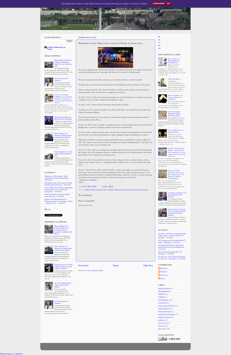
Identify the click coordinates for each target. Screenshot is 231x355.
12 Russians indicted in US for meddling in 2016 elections (177, 195)
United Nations (163, 300)
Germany (111, 190)
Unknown (164, 268)
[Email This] (103, 186)
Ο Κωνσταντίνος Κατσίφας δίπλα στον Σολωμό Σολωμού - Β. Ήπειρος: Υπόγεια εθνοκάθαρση (176, 174)
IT (159, 42)
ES (159, 40)
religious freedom (164, 317)
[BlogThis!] (105, 186)
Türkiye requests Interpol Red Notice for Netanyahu (63, 118)
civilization (162, 303)
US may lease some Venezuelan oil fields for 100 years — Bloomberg (171, 258)
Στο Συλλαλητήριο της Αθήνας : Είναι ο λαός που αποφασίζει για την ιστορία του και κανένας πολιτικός (177, 152)
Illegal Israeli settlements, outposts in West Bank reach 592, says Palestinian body (63, 63)
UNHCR (161, 297)
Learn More (158, 4)
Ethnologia (115, 11)
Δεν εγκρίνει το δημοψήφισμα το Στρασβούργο (174, 61)
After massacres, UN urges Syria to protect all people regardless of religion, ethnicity (177, 212)
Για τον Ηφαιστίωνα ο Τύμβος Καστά (176, 131)
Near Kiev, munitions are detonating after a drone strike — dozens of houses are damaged (172, 235)
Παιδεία (161, 326)
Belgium (88, 190)
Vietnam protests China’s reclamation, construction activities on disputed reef (171, 246)
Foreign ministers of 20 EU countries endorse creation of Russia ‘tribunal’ (63, 267)
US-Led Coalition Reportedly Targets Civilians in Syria (174, 114)
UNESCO (161, 294)
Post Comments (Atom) (95, 270)
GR (159, 48)
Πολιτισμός (162, 329)
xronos (163, 278)
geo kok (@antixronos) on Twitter (56, 48)
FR (159, 37)
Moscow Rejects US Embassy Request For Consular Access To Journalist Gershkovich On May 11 (63, 230)
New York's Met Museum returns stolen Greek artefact (62, 285)
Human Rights (163, 291)
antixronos (164, 275)
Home (116, 265)
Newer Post (83, 265)
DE (159, 45)
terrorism (145, 190)
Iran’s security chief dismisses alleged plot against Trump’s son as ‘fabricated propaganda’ (58, 190)
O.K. (168, 4)
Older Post (148, 265)
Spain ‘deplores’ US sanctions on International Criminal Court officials (63, 135)
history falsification (164, 311)
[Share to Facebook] (110, 186)
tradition (161, 320)
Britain (94, 190)
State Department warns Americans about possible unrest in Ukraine (58, 184)
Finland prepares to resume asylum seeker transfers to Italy (63, 154)
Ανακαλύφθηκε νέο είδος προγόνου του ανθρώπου (175, 97)
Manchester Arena (121, 190)
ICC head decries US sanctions (61, 79)
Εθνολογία (162, 323)
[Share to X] (107, 186)
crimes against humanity (166, 306)
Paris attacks (132, 190)
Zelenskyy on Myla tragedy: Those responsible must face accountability (57, 177)
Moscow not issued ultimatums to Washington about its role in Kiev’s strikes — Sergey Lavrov (59, 201)
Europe (99, 190)
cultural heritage (163, 309)
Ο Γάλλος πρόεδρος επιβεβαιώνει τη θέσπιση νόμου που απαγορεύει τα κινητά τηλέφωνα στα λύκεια (63, 99)
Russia (139, 190)
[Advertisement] (115, 292)
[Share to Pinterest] (112, 186)
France (105, 190)
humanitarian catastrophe (166, 314)
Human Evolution (164, 288)
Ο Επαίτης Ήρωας (174, 79)
